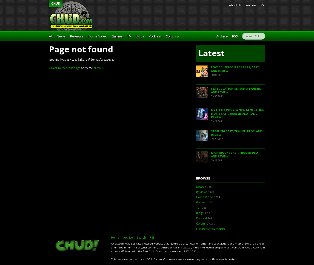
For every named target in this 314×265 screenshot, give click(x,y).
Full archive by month (210, 229)
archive (98, 68)
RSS (263, 5)
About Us (235, 5)
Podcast (155, 36)
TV (129, 36)
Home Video (97, 36)
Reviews (76, 36)
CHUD (55, 3)
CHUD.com (77, 246)
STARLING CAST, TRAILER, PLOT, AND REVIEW (236, 133)
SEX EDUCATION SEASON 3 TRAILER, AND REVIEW (236, 90)
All (50, 36)
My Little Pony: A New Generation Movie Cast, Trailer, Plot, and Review (238, 113)
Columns (172, 36)
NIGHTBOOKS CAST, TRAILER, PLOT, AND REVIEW (235, 154)
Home (115, 237)
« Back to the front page (64, 68)
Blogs (139, 36)
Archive (251, 5)
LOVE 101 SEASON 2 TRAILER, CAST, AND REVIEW (235, 69)
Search (141, 237)
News (61, 36)
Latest (211, 53)
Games (117, 36)
